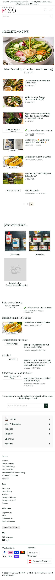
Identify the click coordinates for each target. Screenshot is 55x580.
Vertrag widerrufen (11, 527)
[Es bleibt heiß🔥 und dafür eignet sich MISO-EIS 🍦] (13, 144)
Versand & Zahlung (10, 476)
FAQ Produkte (7, 470)
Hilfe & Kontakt (8, 464)
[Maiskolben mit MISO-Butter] (13, 161)
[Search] (50, 16)
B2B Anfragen (7, 537)
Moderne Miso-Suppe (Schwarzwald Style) (35, 98)
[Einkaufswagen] (45, 10)
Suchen (5, 460)
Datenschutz (7, 519)
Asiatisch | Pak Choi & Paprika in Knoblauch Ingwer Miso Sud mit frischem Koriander (37, 362)
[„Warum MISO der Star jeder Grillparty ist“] (13, 178)
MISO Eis (28, 145)
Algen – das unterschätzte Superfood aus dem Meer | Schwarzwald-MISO (37, 115)
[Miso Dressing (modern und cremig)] (28, 51)
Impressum (7, 513)
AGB (4, 515)
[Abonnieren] (46, 406)
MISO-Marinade (32, 190)
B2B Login (6, 540)
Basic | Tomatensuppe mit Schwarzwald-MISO (36, 346)
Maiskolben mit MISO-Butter (38, 157)
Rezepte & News (9, 497)
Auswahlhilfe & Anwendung (13, 472)
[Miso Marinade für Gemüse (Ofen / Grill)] (13, 85)
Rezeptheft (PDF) (9, 500)
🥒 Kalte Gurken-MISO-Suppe (39, 130)
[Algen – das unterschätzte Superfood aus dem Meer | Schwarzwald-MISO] (13, 118)
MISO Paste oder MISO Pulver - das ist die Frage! (38, 379)
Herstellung (7, 491)
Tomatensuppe (30, 350)
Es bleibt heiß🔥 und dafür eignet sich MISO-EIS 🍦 (37, 141)
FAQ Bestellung (8, 466)
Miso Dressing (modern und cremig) (28, 69)
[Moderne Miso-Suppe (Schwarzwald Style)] (13, 101)
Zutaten (5, 494)
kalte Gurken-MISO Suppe (34, 133)
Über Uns (6, 488)
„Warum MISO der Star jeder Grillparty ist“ (38, 175)
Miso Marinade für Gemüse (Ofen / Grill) (37, 81)
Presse (5, 503)
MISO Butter (29, 160)
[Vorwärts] (31, 204)
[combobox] (27, 16)
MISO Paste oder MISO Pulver (34, 383)
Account (5, 478)
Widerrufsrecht (8, 522)
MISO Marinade (30, 193)
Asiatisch (27, 368)
